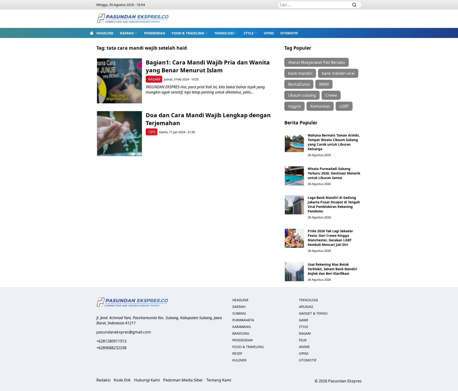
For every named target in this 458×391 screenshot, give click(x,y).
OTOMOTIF (289, 33)
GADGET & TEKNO (313, 313)
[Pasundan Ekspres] (132, 18)
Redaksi (103, 380)
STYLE (249, 33)
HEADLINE (104, 33)
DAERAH (127, 33)
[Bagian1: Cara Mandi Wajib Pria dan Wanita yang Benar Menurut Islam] (119, 80)
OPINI (269, 33)
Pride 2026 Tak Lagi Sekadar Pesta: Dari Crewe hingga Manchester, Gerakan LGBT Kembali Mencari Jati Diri (330, 238)
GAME (303, 320)
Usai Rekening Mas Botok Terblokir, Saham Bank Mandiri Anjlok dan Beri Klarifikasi (332, 269)
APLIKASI (306, 306)
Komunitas (320, 106)
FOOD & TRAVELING (188, 33)
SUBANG (239, 313)
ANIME (304, 346)
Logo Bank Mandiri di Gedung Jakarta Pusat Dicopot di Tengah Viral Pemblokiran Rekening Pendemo (334, 204)
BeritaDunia (299, 84)
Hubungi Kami (147, 380)
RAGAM (154, 79)
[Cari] (354, 5)
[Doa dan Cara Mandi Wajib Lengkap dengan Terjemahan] (119, 133)
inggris (294, 106)
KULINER (239, 360)
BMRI (324, 84)
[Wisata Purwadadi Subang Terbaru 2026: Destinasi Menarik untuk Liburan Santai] (294, 175)
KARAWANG (241, 326)
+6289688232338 (111, 347)
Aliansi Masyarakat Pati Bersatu (316, 62)
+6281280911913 (111, 341)
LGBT (344, 106)
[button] (128, 33)
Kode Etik (122, 380)
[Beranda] (91, 33)
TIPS (151, 132)
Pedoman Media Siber (183, 380)
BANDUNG (240, 333)
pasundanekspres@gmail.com (123, 332)
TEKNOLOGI (224, 33)
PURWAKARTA (243, 320)
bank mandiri (300, 73)
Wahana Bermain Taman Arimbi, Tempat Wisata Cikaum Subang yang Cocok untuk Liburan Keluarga (334, 142)
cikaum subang (302, 95)
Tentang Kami (218, 380)
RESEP (237, 353)
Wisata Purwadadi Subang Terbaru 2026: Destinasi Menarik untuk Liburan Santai (334, 173)
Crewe (331, 95)
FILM (303, 340)
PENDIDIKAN (154, 33)
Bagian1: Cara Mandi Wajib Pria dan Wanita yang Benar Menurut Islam (208, 66)
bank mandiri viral (338, 73)
